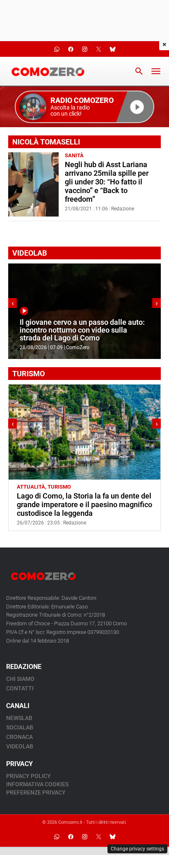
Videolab (19, 746)
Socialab (19, 727)
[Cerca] (139, 71)
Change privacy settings (137, 849)
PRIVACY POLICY (28, 776)
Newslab (19, 718)
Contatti (20, 688)
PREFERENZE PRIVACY (36, 792)
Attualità (31, 487)
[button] (84, 107)
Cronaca (19, 737)
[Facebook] (70, 836)
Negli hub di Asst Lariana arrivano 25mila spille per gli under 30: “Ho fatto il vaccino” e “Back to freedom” (106, 182)
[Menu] (156, 71)
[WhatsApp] (56, 836)
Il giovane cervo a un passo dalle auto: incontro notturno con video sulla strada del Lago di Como (82, 330)
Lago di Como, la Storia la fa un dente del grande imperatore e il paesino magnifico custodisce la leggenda (84, 504)
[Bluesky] (112, 836)
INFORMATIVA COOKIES (37, 784)
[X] (98, 836)
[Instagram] (84, 836)
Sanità (74, 155)
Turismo (59, 487)
